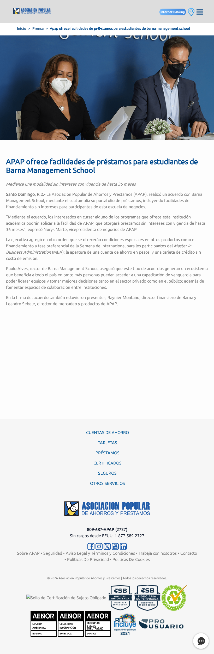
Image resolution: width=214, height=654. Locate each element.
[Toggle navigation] (200, 11)
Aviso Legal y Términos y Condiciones (100, 553)
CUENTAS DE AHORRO (107, 432)
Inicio (21, 28)
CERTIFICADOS (107, 463)
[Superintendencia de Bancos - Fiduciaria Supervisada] (147, 597)
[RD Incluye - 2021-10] (125, 623)
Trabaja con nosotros (158, 553)
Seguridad (52, 553)
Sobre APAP (28, 553)
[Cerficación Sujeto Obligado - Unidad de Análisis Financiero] (66, 597)
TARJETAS (107, 442)
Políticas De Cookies (131, 559)
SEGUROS (107, 473)
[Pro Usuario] (161, 623)
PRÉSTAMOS (108, 452)
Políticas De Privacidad (88, 559)
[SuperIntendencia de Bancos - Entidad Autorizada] (120, 597)
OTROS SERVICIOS (107, 483)
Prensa (38, 28)
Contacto (188, 553)
